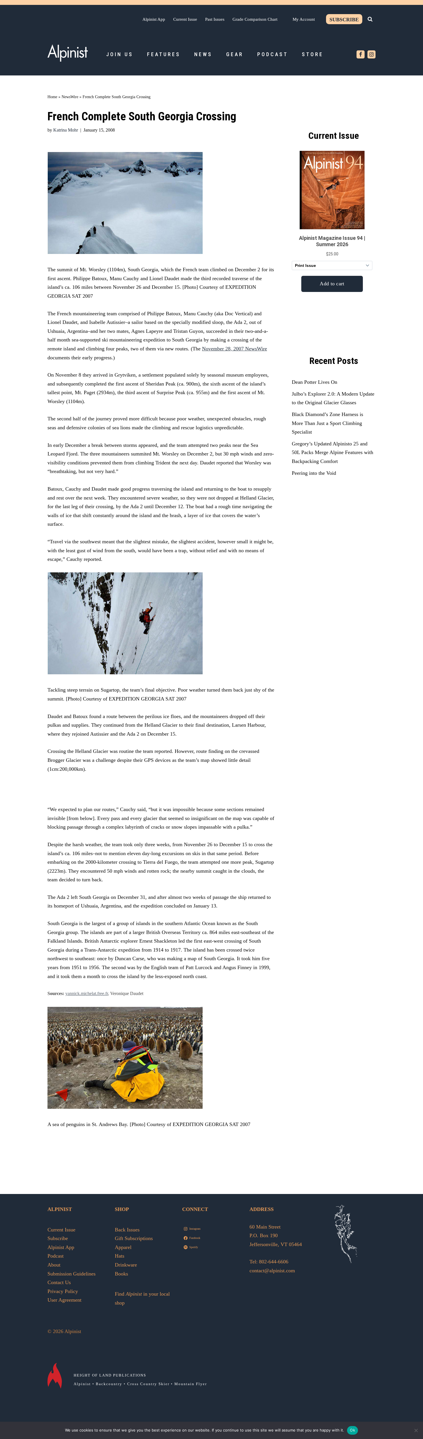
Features (163, 54)
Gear (234, 54)
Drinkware (126, 1265)
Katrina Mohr (65, 130)
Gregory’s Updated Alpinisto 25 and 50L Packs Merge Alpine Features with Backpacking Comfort (332, 452)
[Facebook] (361, 54)
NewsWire (70, 97)
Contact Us (59, 1282)
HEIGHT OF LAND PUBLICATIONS (110, 1375)
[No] (416, 1430)
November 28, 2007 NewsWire (234, 349)
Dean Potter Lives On (314, 382)
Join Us (119, 54)
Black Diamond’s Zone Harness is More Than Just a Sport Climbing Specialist (327, 423)
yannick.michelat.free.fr (86, 993)
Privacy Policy (62, 1291)
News (203, 54)
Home (52, 97)
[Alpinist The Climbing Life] (67, 53)
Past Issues (214, 19)
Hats (119, 1256)
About (53, 1265)
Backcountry (109, 1384)
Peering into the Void (314, 473)
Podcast (272, 54)
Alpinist (82, 1384)
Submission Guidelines (71, 1274)
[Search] (370, 19)
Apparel (123, 1247)
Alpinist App (153, 19)
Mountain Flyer (190, 1384)
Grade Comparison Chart (255, 19)
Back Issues (127, 1230)
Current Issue (185, 19)
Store (312, 54)
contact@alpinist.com (272, 1270)
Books (121, 1274)
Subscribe (344, 19)
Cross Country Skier (148, 1384)
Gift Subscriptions (134, 1238)
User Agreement (64, 1300)
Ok (352, 1430)
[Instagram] (371, 54)
